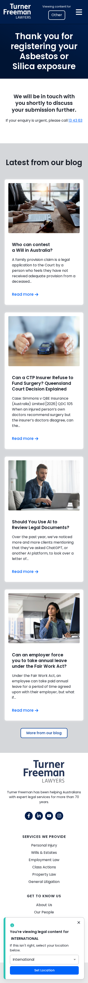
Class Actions (44, 867)
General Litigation (44, 881)
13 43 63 (75, 120)
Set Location (44, 970)
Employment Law (44, 859)
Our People (44, 912)
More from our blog (44, 733)
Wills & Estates (44, 852)
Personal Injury (44, 845)
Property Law (44, 874)
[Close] (78, 923)
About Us (44, 904)
